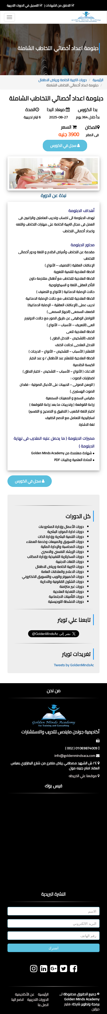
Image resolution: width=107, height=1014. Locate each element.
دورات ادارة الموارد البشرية (65, 531)
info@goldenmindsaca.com (74, 755)
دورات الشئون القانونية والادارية (62, 581)
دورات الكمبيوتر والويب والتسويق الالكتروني (53, 576)
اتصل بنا (43, 1005)
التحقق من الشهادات (58, 5)
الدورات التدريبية (38, 999)
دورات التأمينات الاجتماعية (66, 596)
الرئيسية (98, 80)
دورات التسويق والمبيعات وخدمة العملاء (55, 541)
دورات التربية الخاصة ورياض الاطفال (62, 80)
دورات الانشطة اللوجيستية (66, 601)
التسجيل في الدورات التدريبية (23, 5)
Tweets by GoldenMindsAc (74, 665)
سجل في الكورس (63, 145)
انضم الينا (17, 999)
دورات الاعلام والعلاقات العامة (62, 571)
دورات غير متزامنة (71, 586)
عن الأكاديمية (24, 994)
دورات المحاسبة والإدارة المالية (62, 546)
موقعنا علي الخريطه (83, 776)
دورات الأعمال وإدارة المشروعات (61, 526)
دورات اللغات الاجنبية (70, 561)
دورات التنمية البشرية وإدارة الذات (61, 536)
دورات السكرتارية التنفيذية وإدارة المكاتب (55, 556)
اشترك (53, 947)
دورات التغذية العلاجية (68, 591)
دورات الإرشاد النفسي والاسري (62, 551)
